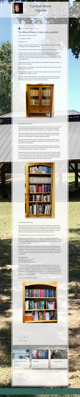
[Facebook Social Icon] (65, 389)
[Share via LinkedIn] (24, 337)
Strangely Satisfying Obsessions (34, 20)
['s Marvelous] (40, 354)
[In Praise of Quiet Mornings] (21, 354)
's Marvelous (36, 361)
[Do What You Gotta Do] (59, 354)
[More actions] (61, 28)
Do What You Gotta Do (57, 361)
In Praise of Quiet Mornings (20, 361)
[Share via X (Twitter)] (21, 337)
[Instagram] (64, 389)
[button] (66, 20)
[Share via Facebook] (18, 337)
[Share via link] (27, 337)
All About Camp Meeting (22, 20)
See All (66, 347)
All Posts (13, 20)
